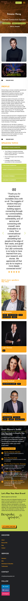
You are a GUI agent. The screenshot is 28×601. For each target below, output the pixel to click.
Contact (3, 548)
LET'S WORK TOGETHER (9, 526)
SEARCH (18, 2)
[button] (14, 148)
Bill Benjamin (7, 312)
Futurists (5, 419)
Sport (19, 383)
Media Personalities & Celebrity (9, 383)
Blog (2, 545)
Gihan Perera (7, 414)
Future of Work (16, 417)
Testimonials (4, 566)
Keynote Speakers (6, 317)
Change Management (7, 417)
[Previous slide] (3, 233)
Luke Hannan (7, 348)
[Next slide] (25, 233)
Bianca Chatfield (8, 381)
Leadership (14, 317)
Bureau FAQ (4, 542)
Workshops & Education (7, 563)
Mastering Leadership (19, 419)
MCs (4, 350)
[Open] (24, 3)
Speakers (3, 558)
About (2, 540)
